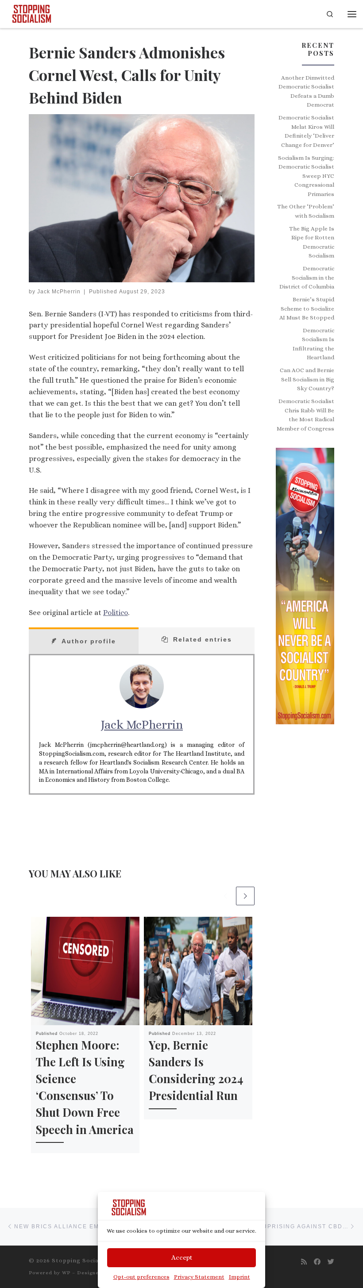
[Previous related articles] (225, 896)
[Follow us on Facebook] (317, 1262)
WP (66, 1273)
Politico (115, 612)
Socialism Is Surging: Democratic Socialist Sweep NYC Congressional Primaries (306, 175)
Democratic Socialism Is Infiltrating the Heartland (313, 344)
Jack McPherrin (59, 291)
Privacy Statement (199, 1276)
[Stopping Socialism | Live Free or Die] (32, 12)
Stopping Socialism (82, 1260)
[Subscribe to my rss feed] (304, 1262)
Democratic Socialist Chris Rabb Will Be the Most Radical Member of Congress (305, 415)
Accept (181, 1257)
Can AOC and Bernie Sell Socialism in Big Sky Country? (307, 379)
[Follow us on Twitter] (331, 1262)
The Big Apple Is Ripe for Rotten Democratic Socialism (311, 242)
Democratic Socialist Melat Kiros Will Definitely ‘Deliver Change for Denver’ (306, 131)
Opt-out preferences (141, 1276)
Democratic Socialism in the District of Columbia (306, 277)
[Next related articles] (245, 896)
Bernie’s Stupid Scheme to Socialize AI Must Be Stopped (306, 308)
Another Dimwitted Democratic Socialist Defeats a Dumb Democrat (306, 91)
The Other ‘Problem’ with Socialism (305, 211)
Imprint (239, 1276)
